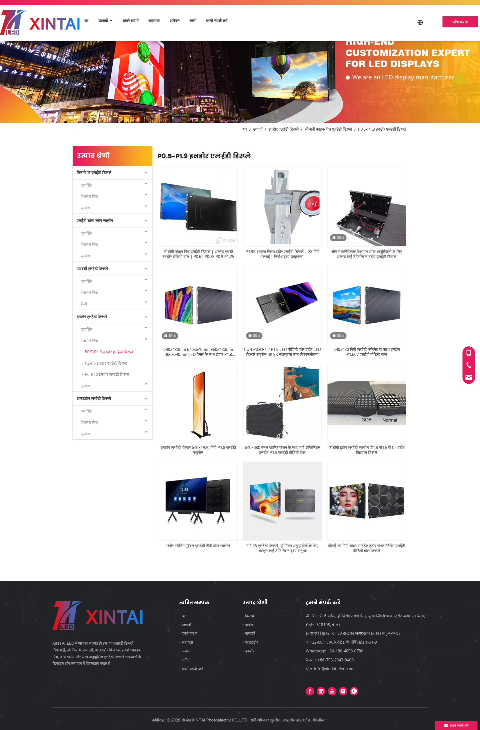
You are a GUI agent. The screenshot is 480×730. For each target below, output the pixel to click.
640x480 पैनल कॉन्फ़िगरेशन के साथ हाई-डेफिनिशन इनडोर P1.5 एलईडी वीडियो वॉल (282, 450)
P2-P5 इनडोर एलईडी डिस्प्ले (106, 363)
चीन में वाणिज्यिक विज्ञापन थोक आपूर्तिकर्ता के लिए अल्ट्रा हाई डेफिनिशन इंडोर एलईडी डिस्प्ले (367, 254)
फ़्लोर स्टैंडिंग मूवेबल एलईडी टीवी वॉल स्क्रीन (198, 545)
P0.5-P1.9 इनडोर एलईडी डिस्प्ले (109, 352)
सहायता (154, 20)
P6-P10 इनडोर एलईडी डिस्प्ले (107, 374)
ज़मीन (249, 624)
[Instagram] (343, 691)
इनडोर (249, 651)
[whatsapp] (354, 691)
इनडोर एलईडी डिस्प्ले (92, 316)
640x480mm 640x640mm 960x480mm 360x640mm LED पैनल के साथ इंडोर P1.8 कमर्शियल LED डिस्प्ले (198, 352)
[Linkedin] (321, 691)
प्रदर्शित (86, 185)
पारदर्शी (250, 633)
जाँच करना (460, 22)
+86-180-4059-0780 (345, 651)
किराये (249, 616)
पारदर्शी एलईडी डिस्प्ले (92, 268)
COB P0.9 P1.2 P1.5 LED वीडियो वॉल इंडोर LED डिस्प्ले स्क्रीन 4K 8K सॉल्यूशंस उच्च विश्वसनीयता (282, 352)
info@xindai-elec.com (333, 668)
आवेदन (175, 20)
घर (86, 20)
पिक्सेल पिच (89, 196)
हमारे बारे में (130, 20)
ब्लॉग (193, 20)
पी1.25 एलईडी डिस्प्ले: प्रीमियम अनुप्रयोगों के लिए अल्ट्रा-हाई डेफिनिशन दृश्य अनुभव (282, 548)
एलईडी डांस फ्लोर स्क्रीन (95, 220)
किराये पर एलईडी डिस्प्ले (94, 172)
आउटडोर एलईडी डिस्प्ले (94, 398)
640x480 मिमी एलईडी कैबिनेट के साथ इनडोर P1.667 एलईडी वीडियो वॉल (367, 352)
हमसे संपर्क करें (217, 20)
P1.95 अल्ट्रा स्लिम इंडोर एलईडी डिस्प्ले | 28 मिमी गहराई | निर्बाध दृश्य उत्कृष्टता (283, 254)
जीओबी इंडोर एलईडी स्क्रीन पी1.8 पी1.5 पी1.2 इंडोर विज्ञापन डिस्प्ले (366, 450)
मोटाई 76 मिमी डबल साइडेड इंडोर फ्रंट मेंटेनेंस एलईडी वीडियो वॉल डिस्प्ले (366, 548)
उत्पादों (103, 20)
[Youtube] (332, 691)
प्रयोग (85, 207)
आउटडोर (251, 642)
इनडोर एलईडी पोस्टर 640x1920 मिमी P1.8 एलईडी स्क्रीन (198, 450)
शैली (84, 304)
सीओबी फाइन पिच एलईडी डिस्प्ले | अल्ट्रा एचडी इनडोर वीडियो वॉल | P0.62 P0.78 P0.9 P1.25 (198, 254)
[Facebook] (310, 691)
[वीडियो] (367, 206)
